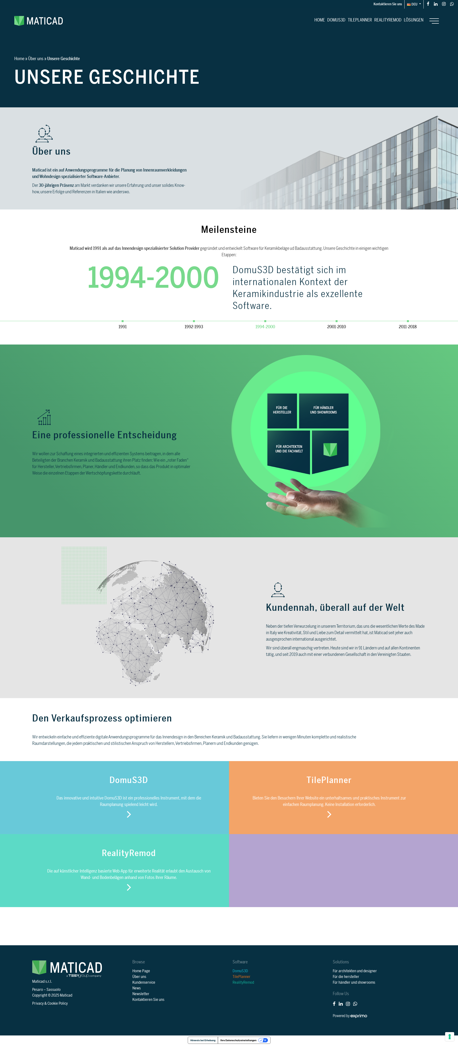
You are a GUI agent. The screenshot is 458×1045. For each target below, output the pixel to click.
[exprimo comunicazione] (358, 1016)
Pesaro (37, 989)
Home (319, 20)
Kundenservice (143, 982)
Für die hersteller (346, 976)
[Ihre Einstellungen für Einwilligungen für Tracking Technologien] (449, 1036)
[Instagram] (443, 3)
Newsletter (140, 994)
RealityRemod (387, 20)
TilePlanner (360, 20)
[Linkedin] (435, 3)
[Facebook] (428, 3)
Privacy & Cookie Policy (50, 1003)
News (136, 988)
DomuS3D (336, 20)
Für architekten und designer (355, 971)
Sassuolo (54, 989)
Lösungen (413, 20)
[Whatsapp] (451, 3)
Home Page (141, 971)
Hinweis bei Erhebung (202, 1040)
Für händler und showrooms (354, 982)
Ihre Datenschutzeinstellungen (238, 1040)
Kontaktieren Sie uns (388, 4)
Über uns (35, 59)
